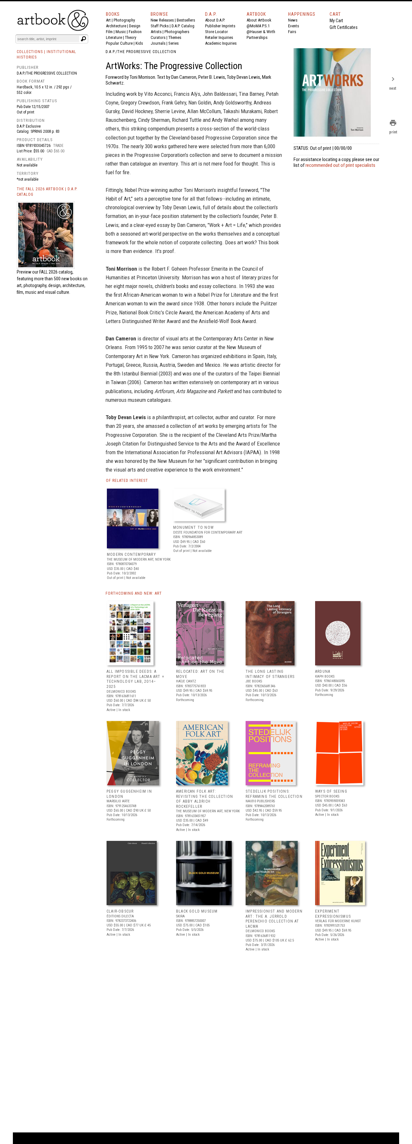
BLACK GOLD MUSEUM (197, 911)
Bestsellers (186, 20)
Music (121, 31)
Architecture (116, 25)
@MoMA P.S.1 (258, 25)
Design (134, 25)
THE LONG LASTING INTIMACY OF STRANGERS (270, 674)
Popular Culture (119, 43)
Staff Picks (160, 25)
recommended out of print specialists (340, 165)
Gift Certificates (344, 27)
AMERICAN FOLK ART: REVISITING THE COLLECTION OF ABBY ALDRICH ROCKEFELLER (204, 799)
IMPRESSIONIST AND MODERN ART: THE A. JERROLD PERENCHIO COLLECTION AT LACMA (274, 919)
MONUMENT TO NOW (193, 527)
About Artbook (259, 20)
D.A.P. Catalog (183, 25)
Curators (158, 37)
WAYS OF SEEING (331, 791)
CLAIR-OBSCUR (120, 911)
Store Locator (216, 31)
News (292, 20)
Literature (114, 37)
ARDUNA (322, 671)
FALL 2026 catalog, (56, 272)
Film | (111, 31)
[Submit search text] (83, 39)
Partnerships (257, 37)
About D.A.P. (215, 20)
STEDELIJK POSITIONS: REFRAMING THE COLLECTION (274, 794)
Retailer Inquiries (219, 37)
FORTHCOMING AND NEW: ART (134, 593)
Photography (124, 20)
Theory (130, 37)
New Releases (162, 20)
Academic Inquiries (221, 43)
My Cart (336, 20)
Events (293, 25)
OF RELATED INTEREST (127, 480)
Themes (174, 37)
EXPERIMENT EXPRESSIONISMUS (333, 914)
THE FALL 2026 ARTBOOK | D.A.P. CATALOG (47, 192)
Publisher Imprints (220, 25)
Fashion (135, 31)
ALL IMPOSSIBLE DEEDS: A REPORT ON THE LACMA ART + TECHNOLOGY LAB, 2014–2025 (135, 679)
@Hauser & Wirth (261, 31)
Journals (158, 43)
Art (108, 20)
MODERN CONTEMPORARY (131, 554)
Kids (139, 43)
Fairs (292, 31)
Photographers (176, 31)
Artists (156, 31)
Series (173, 43)
